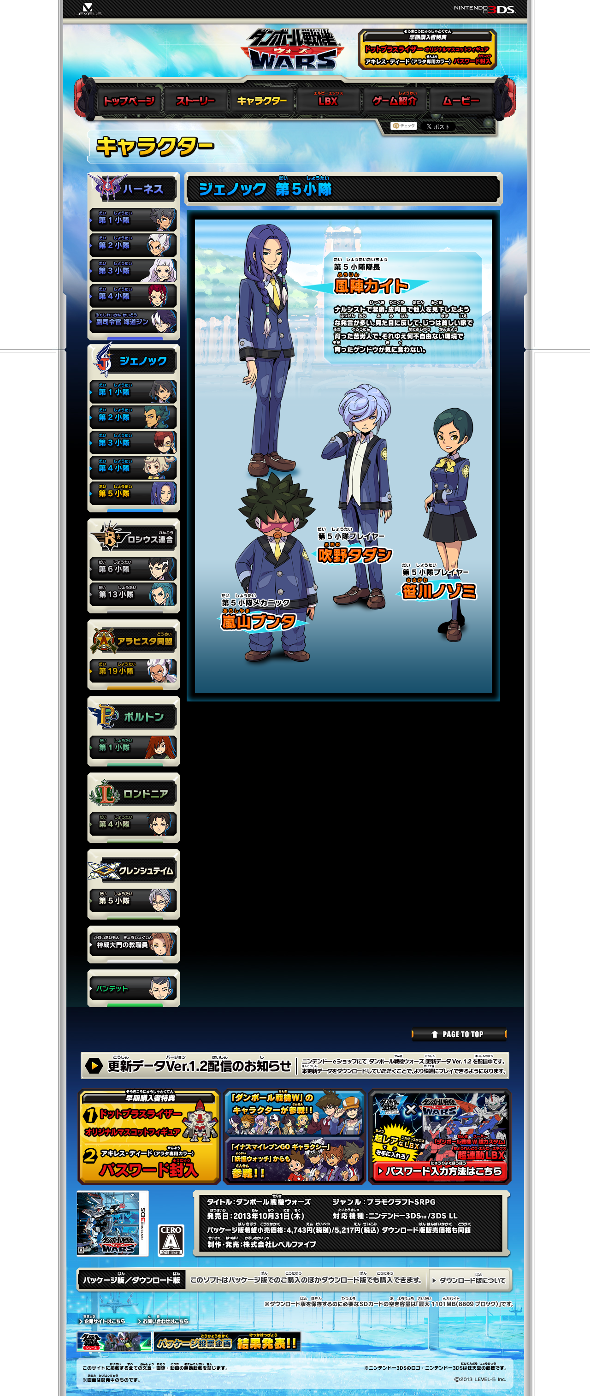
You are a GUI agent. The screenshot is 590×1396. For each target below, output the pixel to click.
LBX (328, 100)
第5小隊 (133, 494)
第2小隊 (133, 246)
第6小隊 (133, 569)
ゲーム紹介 (394, 100)
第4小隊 (133, 296)
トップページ (129, 100)
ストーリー (195, 100)
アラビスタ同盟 (133, 671)
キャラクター (262, 100)
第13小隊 (133, 595)
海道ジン (133, 322)
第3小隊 (133, 271)
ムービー (461, 100)
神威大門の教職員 (133, 945)
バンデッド (133, 989)
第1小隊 (133, 220)
